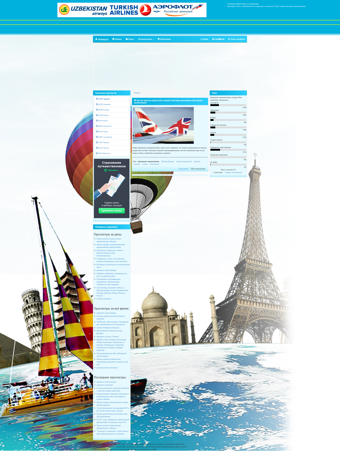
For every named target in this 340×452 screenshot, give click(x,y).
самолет (137, 164)
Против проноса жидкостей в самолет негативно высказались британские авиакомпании (168, 101)
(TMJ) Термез (103, 142)
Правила (118, 39)
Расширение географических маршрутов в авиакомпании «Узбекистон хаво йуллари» (109, 282)
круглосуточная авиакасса (107, 367)
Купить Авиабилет (237, 39)
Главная (137, 93)
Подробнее (183, 169)
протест (197, 161)
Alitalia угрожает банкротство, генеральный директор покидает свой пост (112, 362)
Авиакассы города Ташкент (108, 336)
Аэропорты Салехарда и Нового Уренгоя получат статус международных (110, 253)
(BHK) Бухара (103, 110)
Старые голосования (233, 172)
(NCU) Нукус (103, 131)
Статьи (145, 164)
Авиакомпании (146, 39)
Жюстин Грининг (168, 161)
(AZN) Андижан (104, 104)
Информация (165, 39)
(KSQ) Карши (103, 115)
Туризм (131, 39)
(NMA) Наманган (104, 126)
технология (154, 164)
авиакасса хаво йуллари (106, 270)
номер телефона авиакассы (108, 327)
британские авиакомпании (148, 161)
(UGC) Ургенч (103, 148)
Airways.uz (102, 39)
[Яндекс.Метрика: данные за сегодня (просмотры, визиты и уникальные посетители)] (204, 444)
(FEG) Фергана (104, 153)
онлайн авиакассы (104, 298)
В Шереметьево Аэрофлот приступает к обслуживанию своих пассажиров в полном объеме (113, 396)
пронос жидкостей (184, 161)
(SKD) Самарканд (105, 137)
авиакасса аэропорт (105, 385)
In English (204, 39)
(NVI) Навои (103, 120)
